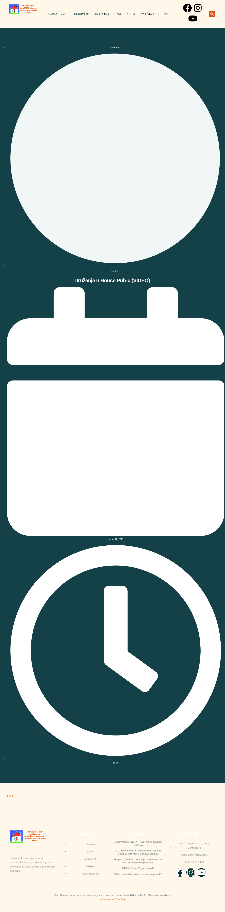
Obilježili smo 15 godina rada (138, 868)
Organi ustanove (123, 13)
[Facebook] (187, 8)
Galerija (100, 13)
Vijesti (65, 13)
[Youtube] (192, 18)
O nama (52, 13)
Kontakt (164, 13)
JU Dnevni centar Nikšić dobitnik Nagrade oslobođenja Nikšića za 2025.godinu (138, 852)
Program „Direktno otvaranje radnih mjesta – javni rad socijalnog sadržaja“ (138, 861)
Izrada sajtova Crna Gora (112, 899)
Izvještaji (147, 13)
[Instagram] (197, 8)
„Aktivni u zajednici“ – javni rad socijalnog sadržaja (138, 843)
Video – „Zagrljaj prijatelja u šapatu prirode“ (138, 874)
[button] (212, 14)
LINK (10, 796)
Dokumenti (82, 13)
